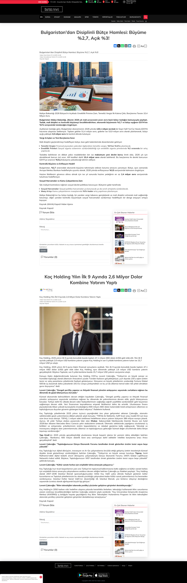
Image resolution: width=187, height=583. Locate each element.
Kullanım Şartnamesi (113, 565)
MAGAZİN (77, 17)
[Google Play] (86, 575)
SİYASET (57, 17)
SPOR (87, 17)
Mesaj (42, 226)
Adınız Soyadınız (46, 219)
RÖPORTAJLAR (107, 17)
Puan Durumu (140, 21)
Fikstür (133, 21)
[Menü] (146, 21)
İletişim (130, 565)
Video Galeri (120, 21)
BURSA (47, 17)
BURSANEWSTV (135, 17)
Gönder (43, 251)
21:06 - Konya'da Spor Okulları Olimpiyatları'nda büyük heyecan (66, 2)
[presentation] (82, 2)
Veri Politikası (101, 565)
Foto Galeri (127, 21)
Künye (123, 565)
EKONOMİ (67, 17)
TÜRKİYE (95, 17)
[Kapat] (41, 577)
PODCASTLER (121, 17)
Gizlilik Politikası (78, 565)
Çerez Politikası (90, 565)
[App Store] (101, 575)
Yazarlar (113, 21)
